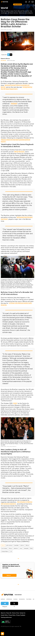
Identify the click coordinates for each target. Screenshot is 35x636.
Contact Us (22, 613)
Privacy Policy (12, 615)
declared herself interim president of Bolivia (15, 86)
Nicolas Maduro (5, 551)
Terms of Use (15, 613)
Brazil (31, 548)
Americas (9, 599)
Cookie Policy (4, 615)
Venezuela (26, 548)
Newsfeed (16, 545)
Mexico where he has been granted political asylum (15, 141)
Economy (22, 599)
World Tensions (19, 152)
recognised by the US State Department (16, 88)
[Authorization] (26, 1)
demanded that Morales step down (17, 218)
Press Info (8, 613)
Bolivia (27, 545)
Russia (15, 599)
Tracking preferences (6, 617)
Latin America (9, 545)
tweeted (14, 104)
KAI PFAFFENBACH (11, 51)
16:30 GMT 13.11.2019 (6, 29)
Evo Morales (4, 548)
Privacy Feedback (20, 615)
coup (21, 548)
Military (28, 599)
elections (16, 548)
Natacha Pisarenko (6, 289)
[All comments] (2, 633)
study (15, 403)
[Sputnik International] (5, 2)
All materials (3, 60)
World (3, 545)
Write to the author (11, 60)
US (11, 551)
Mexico (10, 548)
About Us (3, 613)
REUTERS (4, 51)
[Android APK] (5, 622)
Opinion (22, 545)
